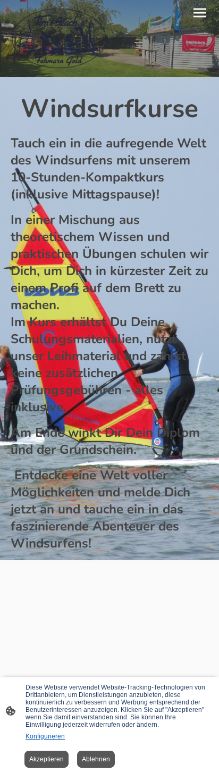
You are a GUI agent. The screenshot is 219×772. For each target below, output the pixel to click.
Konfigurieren (45, 736)
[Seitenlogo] (59, 38)
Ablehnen (96, 759)
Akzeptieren (46, 759)
